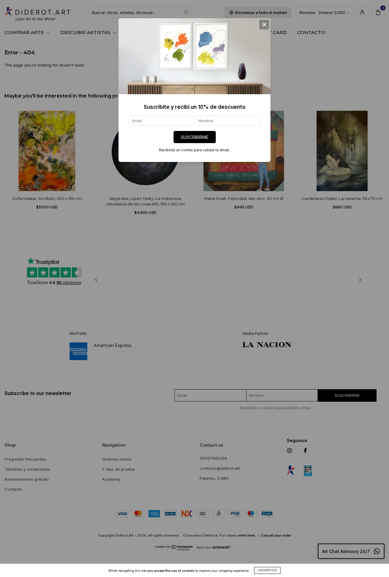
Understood (267, 570)
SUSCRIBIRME (194, 137)
